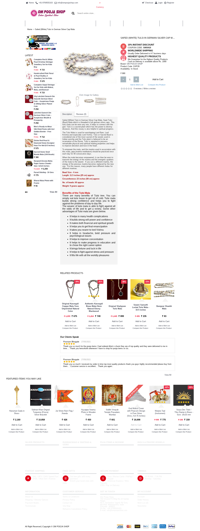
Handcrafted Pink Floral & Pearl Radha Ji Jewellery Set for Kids (43, 75)
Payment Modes (32, 503)
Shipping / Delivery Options (36, 500)
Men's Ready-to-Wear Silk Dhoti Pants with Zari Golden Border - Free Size (44, 130)
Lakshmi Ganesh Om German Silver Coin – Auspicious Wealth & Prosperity (43, 116)
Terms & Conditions (71, 497)
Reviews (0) (81, 114)
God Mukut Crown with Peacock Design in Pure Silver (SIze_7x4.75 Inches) (136, 412)
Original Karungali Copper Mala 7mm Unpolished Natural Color (70, 307)
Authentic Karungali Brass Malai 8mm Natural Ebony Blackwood (94, 307)
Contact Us (67, 503)
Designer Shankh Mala (164, 307)
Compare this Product (156, 85)
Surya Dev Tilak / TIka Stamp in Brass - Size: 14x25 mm (184, 412)
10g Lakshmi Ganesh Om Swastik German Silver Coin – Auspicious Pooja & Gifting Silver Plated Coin (44, 101)
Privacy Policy (69, 500)
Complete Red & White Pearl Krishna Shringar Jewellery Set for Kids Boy (43, 63)
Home (29, 29)
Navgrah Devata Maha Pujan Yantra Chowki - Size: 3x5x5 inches (43, 163)
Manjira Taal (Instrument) (160, 412)
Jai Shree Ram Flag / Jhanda (64, 412)
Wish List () (142, 503)
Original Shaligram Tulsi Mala (117, 307)
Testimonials (30, 506)
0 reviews (138, 88)
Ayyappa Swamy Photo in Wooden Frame (88, 412)
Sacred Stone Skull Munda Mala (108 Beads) (44, 153)
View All (168, 375)
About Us (29, 497)
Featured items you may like (23, 378)
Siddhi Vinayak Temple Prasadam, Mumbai (112, 412)
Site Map (66, 506)
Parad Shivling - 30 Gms (44, 172)
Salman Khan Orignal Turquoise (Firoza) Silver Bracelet (41, 412)
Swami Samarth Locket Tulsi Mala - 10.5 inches (140, 307)
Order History (143, 500)
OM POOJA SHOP (135, 64)
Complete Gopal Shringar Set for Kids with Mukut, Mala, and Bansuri (44, 87)
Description (67, 114)
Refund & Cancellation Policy (75, 509)
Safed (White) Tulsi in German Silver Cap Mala (55, 29)
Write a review (149, 88)
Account (141, 497)
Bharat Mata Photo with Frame (43, 182)
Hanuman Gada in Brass (16, 412)
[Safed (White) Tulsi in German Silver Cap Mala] (66, 102)
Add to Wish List (136, 85)
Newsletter (141, 506)
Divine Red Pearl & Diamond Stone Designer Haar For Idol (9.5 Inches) (44, 143)
